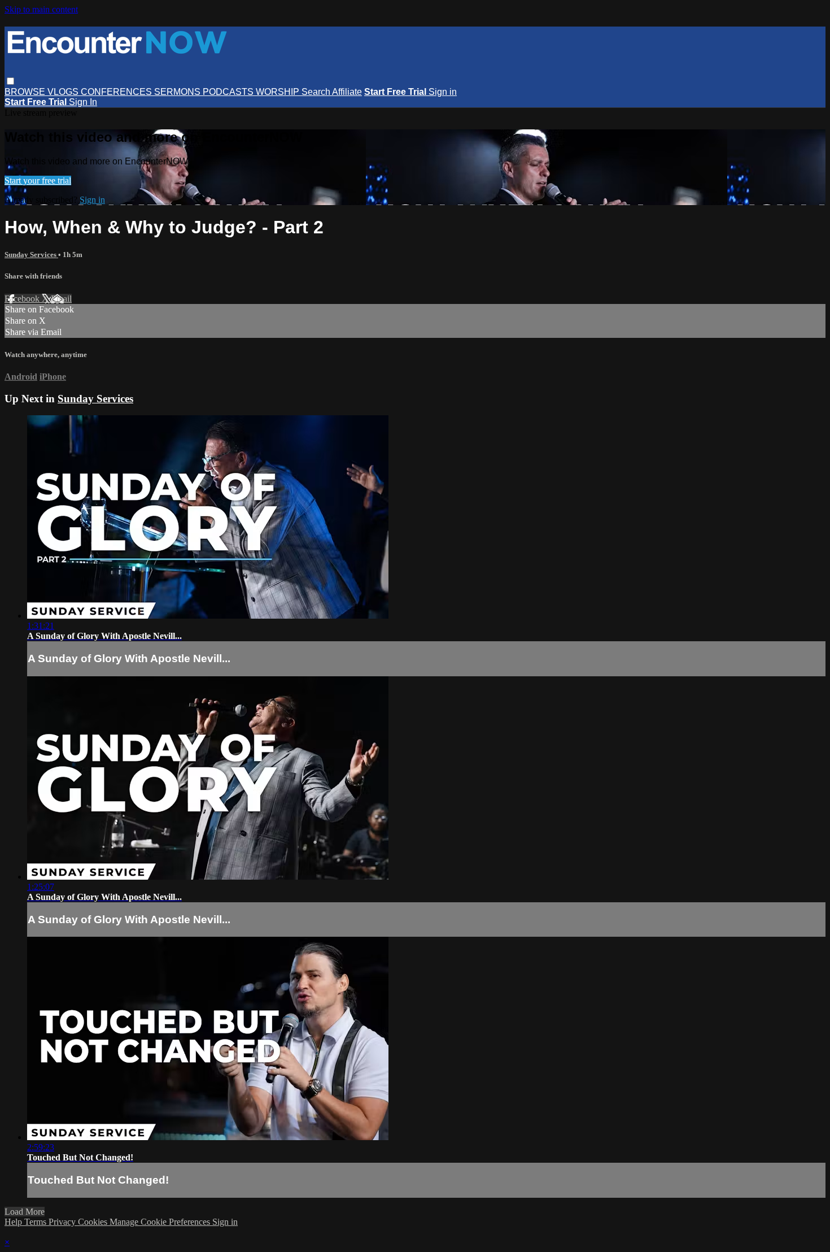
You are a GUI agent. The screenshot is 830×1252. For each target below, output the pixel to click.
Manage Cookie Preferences (161, 1222)
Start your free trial (38, 180)
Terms (36, 1222)
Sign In (83, 102)
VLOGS (64, 92)
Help (14, 1222)
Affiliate (347, 92)
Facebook (23, 298)
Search (317, 92)
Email (61, 298)
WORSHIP (279, 92)
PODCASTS (229, 92)
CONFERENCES (117, 92)
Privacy (63, 1222)
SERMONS (178, 92)
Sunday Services (31, 254)
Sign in (443, 92)
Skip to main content (41, 9)
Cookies (94, 1222)
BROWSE (26, 92)
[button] (10, 81)
